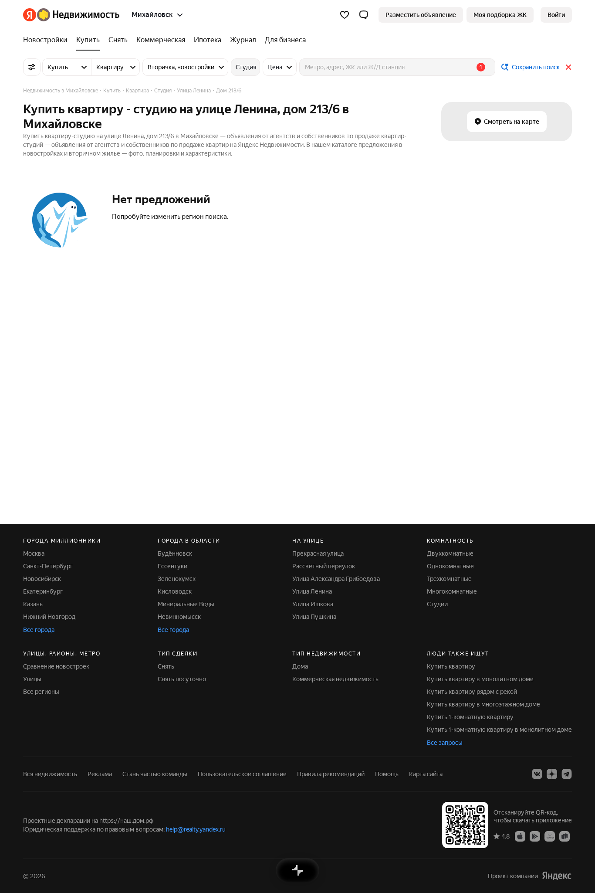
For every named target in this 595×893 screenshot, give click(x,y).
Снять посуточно (182, 679)
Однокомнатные (450, 566)
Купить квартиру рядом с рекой (472, 691)
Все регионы (41, 691)
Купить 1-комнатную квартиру (470, 716)
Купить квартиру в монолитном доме (480, 679)
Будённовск (175, 553)
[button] (364, 15)
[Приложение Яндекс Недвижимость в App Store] (520, 835)
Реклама (100, 774)
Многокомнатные (452, 591)
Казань (33, 604)
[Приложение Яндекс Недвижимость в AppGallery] (549, 835)
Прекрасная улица (318, 553)
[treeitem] (47, 40)
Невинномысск (179, 616)
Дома (300, 666)
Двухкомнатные (450, 553)
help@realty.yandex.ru (196, 829)
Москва (33, 553)
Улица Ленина (312, 591)
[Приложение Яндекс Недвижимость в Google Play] (535, 835)
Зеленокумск (177, 578)
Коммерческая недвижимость (335, 679)
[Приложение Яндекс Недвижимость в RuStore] (564, 835)
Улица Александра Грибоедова (336, 578)
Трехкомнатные (449, 578)
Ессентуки (172, 566)
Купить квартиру (451, 666)
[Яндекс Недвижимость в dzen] (552, 774)
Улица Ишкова (312, 604)
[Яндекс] (556, 876)
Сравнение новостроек (56, 666)
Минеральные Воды (186, 604)
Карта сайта (426, 774)
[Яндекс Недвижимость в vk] (537, 774)
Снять (166, 666)
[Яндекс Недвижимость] (71, 14)
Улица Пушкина (314, 616)
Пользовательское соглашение (242, 774)
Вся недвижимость (50, 774)
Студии (437, 604)
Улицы (32, 679)
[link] (556, 15)
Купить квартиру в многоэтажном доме (483, 704)
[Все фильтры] (32, 67)
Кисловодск (175, 591)
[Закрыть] (568, 67)
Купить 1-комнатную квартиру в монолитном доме (499, 729)
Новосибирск (42, 578)
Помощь (387, 774)
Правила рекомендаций (331, 774)
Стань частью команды (154, 774)
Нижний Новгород (49, 616)
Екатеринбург (43, 591)
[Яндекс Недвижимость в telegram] (566, 774)
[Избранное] (344, 15)
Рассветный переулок (323, 566)
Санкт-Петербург (48, 566)
